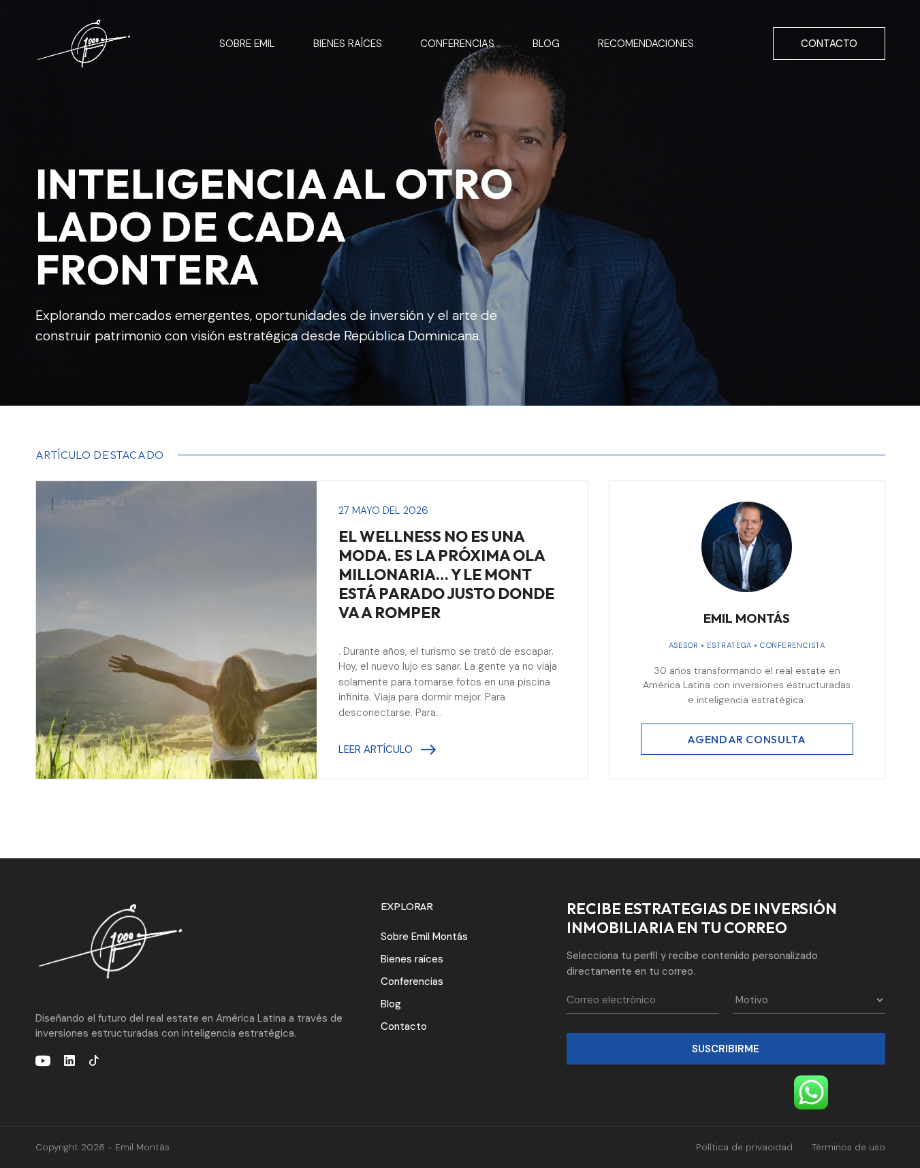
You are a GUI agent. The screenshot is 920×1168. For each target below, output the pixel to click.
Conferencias (457, 43)
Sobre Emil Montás (424, 936)
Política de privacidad (744, 1147)
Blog (546, 43)
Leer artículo (375, 749)
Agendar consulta (746, 739)
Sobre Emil (247, 43)
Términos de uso (848, 1147)
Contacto (829, 43)
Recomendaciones (646, 43)
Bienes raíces (347, 43)
